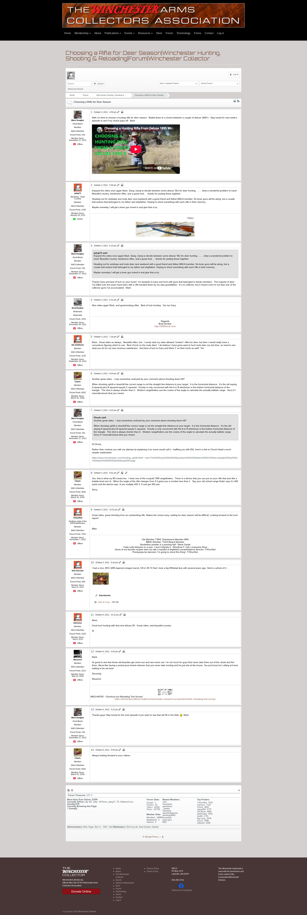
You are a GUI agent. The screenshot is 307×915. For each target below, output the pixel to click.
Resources (144, 33)
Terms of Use (152, 871)
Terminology (183, 33)
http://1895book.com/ (165, 326)
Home (67, 33)
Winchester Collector (87, 911)
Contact (209, 33)
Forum (169, 33)
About (97, 33)
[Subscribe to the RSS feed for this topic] (238, 101)
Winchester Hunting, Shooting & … (111, 95)
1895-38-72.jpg (104, 602)
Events (128, 33)
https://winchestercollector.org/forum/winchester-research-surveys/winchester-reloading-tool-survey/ (165, 699)
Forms (197, 33)
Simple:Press (151, 837)
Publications (112, 33)
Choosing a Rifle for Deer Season (149, 95)
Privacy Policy (153, 868)
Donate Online (81, 891)
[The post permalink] (118, 112)
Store (159, 33)
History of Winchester (125, 883)
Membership (82, 33)
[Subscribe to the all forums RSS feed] (68, 790)
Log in (220, 33)
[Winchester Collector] (153, 15)
